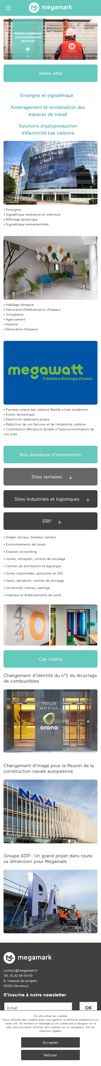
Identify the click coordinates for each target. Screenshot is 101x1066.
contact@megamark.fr (20, 970)
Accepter (50, 1042)
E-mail (12, 1008)
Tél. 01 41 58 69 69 (18, 975)
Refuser (50, 1055)
